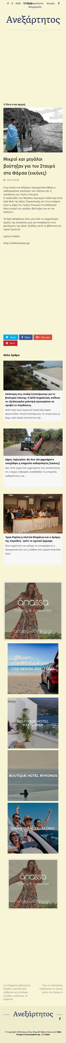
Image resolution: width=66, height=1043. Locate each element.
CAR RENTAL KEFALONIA (33, 669)
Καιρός (51, 3)
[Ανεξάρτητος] (33, 19)
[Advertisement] (33, 66)
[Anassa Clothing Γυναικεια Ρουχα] (33, 639)
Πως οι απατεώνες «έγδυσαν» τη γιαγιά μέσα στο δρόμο (51, 989)
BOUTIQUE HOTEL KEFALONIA (33, 723)
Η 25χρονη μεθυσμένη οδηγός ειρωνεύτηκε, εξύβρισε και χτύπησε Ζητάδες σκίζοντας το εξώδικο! (16, 992)
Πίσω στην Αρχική (15, 104)
